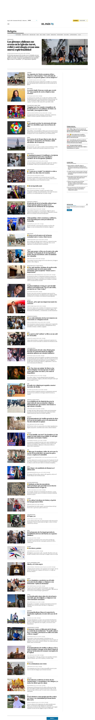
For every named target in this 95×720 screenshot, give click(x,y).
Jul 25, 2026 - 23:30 (42, 440)
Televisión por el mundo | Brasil (33, 105)
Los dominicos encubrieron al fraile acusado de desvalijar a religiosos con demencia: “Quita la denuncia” (40, 582)
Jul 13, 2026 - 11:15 (40, 602)
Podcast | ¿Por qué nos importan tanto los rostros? (42, 302)
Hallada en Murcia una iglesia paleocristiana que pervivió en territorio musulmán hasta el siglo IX (41, 486)
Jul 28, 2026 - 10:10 (40, 408)
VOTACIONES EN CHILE (31, 514)
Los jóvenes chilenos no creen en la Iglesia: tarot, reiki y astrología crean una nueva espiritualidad (23, 45)
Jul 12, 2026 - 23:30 (40, 636)
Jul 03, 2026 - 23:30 (37, 666)
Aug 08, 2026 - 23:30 (39, 188)
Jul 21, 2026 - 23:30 (39, 504)
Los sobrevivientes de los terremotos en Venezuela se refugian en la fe (42, 318)
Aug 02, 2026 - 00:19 (41, 306)
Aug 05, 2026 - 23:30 (43, 239)
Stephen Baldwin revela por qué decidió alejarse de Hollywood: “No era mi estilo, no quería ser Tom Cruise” (41, 287)
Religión (11, 31)
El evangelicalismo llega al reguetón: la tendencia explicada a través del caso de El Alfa (42, 614)
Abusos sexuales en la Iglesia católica (35, 265)
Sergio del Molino (30, 504)
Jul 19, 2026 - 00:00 (37, 518)
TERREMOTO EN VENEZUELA (32, 316)
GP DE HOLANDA (60, 34)
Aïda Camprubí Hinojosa (32, 472)
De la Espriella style (35, 186)
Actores (29, 284)
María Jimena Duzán (31, 188)
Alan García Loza (30, 457)
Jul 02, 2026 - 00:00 (43, 702)
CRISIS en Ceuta (30, 233)
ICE (27, 695)
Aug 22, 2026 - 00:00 (25, 53)
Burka (28, 530)
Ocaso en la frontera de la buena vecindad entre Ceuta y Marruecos (39, 236)
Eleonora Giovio (30, 274)
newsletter (70, 204)
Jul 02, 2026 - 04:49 (40, 685)
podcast (29, 300)
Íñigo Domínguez (37, 274)
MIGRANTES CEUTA (25, 34)
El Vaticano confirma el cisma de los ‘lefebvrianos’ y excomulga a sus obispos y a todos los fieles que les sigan (42, 681)
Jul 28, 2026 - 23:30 (43, 389)
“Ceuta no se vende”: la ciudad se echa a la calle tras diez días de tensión (42, 172)
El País (28, 96)
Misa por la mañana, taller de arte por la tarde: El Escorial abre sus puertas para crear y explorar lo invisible (42, 453)
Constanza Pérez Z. (38, 457)
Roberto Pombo (30, 306)
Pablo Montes (30, 602)
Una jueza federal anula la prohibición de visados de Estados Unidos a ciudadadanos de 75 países (77, 147)
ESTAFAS (28, 594)
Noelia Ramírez (30, 375)
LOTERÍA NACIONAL (73, 34)
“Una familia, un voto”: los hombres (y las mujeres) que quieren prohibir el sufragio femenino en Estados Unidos (42, 436)
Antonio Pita (29, 338)
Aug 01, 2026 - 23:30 (40, 338)
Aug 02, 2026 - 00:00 (45, 322)
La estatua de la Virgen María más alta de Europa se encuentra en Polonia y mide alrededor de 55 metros (41, 141)
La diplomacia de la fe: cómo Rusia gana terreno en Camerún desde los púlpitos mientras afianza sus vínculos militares (41, 351)
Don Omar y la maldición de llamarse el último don (40, 469)
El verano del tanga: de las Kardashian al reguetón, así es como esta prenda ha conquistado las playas (76, 189)
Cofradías (29, 72)
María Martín (29, 223)
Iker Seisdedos (30, 440)
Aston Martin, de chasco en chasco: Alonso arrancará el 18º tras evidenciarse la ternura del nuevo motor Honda (77, 141)
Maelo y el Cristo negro (35, 564)
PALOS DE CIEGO (30, 662)
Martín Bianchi (30, 636)
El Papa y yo (31, 516)
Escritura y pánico (35, 548)
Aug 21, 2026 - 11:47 (41, 80)
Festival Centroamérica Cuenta (33, 562)
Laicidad (29, 249)
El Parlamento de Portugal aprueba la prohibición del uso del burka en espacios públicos (42, 534)
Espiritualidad (10, 39)
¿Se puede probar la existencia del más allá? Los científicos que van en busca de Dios (41, 125)
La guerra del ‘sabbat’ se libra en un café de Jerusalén (42, 334)
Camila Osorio (30, 209)
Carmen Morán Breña (31, 239)
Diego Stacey (29, 258)
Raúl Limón (29, 424)
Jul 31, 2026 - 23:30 (40, 355)
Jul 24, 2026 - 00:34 (45, 472)
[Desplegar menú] (8, 24)
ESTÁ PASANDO (18, 34)
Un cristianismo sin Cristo (38, 664)
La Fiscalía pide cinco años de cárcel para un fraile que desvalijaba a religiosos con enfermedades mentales (41, 598)
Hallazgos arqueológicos (32, 482)
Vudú (28, 383)
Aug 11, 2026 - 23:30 (43, 161)
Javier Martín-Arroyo (31, 161)
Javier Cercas (30, 666)
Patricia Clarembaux (31, 702)
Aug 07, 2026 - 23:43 (39, 223)
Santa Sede (29, 678)
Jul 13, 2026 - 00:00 (36, 618)
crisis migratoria (30, 169)
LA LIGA (79, 34)
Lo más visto (70, 162)
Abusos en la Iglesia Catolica (33, 399)
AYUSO (37, 34)
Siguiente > (52, 718)
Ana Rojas (29, 618)
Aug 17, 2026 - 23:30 (36, 129)
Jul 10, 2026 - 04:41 (39, 655)
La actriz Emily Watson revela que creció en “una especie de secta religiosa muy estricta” (41, 92)
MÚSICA (28, 466)
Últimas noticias (71, 126)
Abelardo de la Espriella (32, 201)
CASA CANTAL (66, 34)
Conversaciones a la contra (33, 627)
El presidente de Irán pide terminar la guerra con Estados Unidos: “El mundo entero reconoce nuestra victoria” (77, 177)
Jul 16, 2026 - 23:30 (38, 551)
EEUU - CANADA (42, 34)
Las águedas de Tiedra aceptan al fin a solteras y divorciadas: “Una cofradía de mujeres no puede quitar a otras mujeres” (42, 76)
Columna (29, 498)
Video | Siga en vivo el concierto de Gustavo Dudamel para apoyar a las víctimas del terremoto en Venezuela (77, 130)
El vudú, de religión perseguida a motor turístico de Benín (41, 386)
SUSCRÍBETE (76, 20)
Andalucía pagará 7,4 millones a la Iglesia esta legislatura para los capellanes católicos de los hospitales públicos (42, 157)
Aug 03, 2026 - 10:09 (37, 291)
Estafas (28, 578)
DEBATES (28, 121)
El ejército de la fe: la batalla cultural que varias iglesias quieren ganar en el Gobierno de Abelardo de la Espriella (41, 205)
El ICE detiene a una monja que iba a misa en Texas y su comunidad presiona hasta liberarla (42, 698)
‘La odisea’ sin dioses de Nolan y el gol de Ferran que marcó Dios (41, 501)
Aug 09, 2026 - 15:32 (39, 175)
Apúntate (69, 210)
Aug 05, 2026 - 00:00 (40, 258)
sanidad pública (30, 153)
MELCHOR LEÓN (32, 34)
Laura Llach (29, 175)
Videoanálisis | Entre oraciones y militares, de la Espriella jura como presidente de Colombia (41, 219)
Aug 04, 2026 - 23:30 (50, 274)
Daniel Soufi (29, 129)
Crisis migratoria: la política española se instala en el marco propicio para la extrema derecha (76, 136)
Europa (28, 137)
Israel (28, 332)
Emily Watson (29, 88)
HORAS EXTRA (53, 34)
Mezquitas (29, 646)
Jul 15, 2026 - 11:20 (41, 586)
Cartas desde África (31, 348)
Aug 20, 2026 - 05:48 (37, 96)
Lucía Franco (29, 408)
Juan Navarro (30, 80)
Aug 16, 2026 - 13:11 (34, 145)
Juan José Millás (30, 551)
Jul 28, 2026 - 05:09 (39, 424)
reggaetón (29, 610)
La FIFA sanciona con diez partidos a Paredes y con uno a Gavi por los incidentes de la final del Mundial (77, 173)
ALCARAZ (48, 34)
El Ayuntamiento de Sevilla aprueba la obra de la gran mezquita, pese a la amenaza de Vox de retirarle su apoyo (42, 420)
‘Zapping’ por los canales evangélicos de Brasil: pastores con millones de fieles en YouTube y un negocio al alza (41, 109)
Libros (28, 366)
